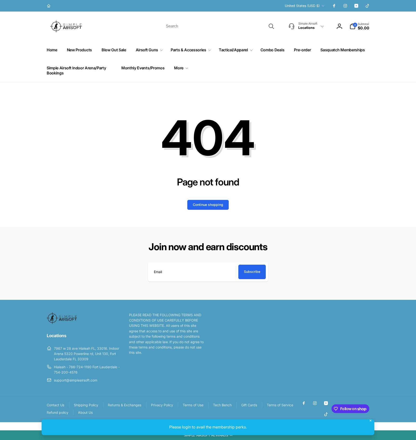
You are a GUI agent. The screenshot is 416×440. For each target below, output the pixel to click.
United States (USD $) (302, 6)
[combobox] (219, 26)
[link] (49, 6)
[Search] (271, 26)
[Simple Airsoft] (62, 322)
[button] (208, 435)
